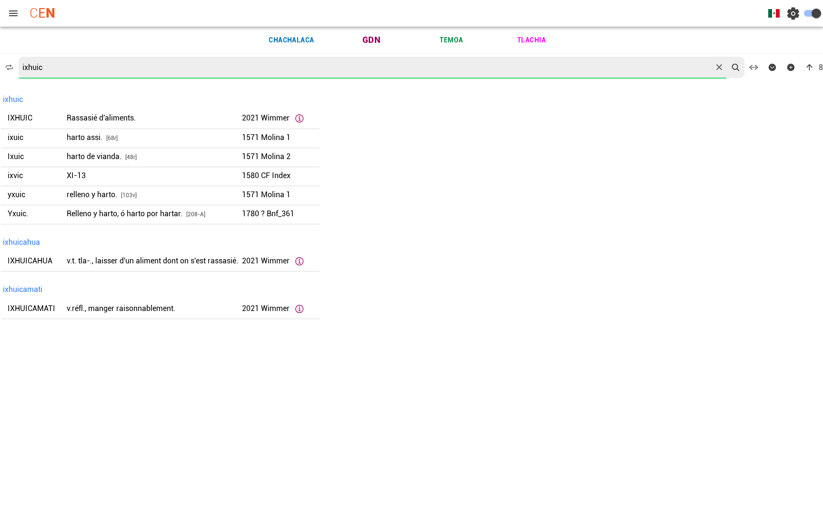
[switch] (812, 13)
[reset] (719, 67)
